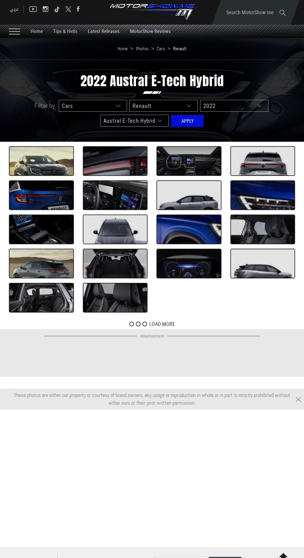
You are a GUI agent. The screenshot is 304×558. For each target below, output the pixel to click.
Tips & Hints (65, 31)
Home (37, 31)
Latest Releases (104, 31)
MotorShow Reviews (150, 31)
